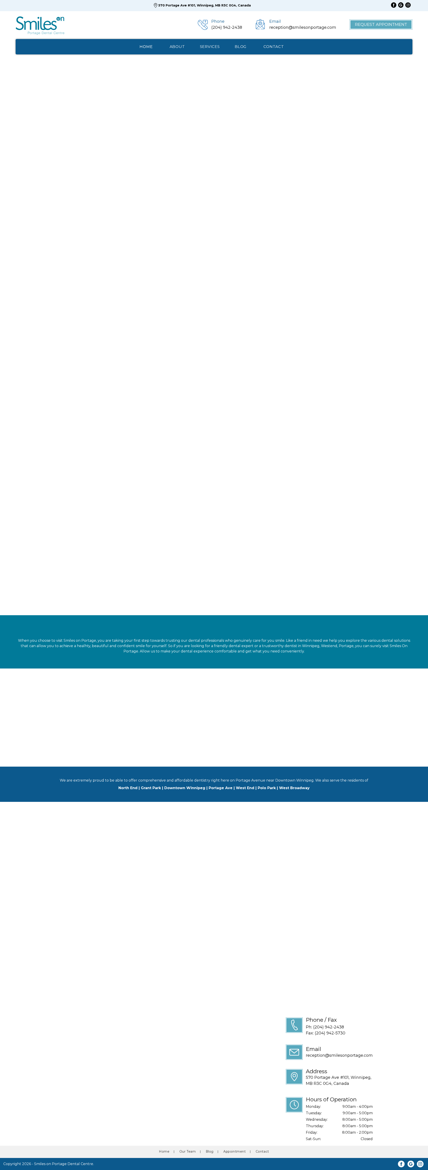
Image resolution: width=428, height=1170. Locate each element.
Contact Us (73, 140)
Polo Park (267, 788)
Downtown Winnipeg (184, 788)
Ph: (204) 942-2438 (325, 1027)
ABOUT (177, 46)
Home (164, 1151)
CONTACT (273, 46)
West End (245, 788)
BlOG (241, 46)
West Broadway (294, 788)
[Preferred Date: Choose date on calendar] (234, 344)
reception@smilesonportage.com (339, 1055)
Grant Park (151, 788)
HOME (146, 46)
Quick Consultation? (264, 263)
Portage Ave (221, 788)
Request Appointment (381, 24)
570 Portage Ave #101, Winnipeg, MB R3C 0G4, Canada (204, 5)
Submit (20, 410)
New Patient (155, 361)
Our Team (32, 140)
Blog (210, 1151)
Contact (262, 1151)
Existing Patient (210, 361)
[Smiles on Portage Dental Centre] (40, 24)
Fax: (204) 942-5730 (325, 1033)
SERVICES (210, 46)
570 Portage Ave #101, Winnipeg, (338, 1080)
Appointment (234, 1151)
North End (128, 788)
